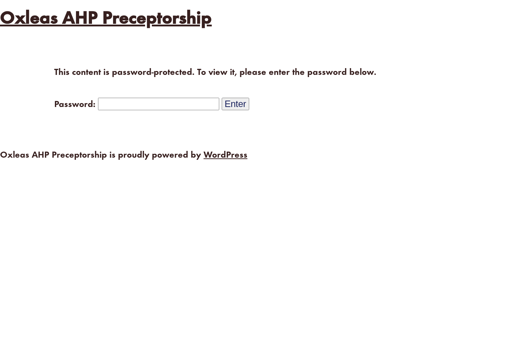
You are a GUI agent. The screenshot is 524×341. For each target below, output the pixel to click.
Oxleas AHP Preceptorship (106, 19)
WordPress (225, 155)
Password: (76, 104)
